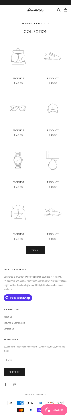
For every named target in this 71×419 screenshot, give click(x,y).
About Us (8, 316)
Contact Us (9, 328)
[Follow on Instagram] (15, 384)
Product (18, 78)
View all (35, 250)
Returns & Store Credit (14, 322)
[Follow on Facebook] (5, 384)
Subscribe (14, 372)
